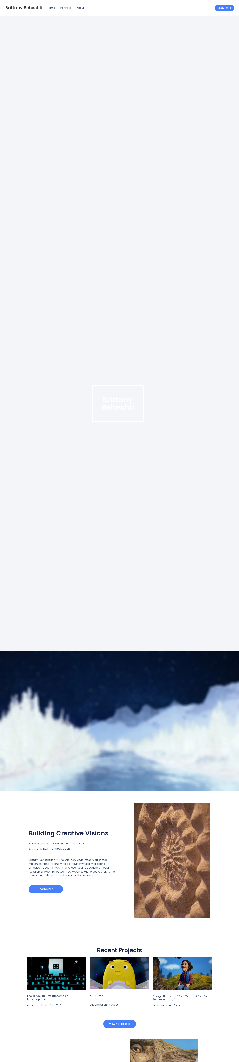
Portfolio (65, 8)
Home (51, 8)
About (80, 8)
